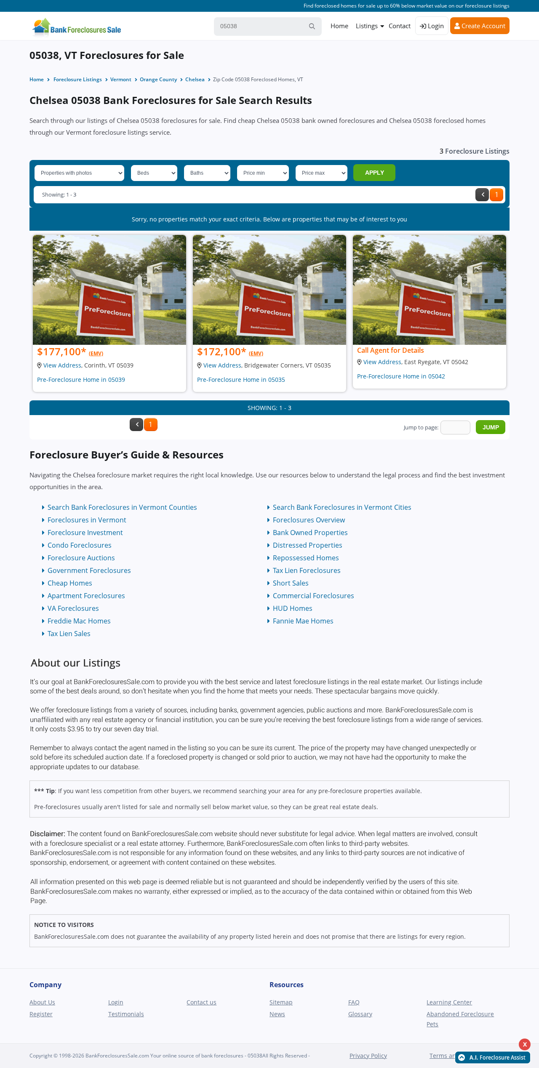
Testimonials (126, 1014)
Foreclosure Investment (85, 532)
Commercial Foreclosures (313, 595)
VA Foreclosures (73, 608)
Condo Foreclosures (80, 545)
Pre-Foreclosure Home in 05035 (241, 380)
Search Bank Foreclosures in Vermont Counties (122, 507)
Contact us (201, 1002)
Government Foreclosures (89, 570)
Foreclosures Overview (309, 520)
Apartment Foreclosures (86, 595)
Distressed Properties (307, 545)
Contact (400, 25)
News (277, 1014)
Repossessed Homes (306, 557)
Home (339, 25)
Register (41, 1014)
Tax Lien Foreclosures (307, 570)
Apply (374, 172)
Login (435, 25)
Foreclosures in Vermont (87, 520)
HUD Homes (292, 608)
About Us (42, 1002)
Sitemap (281, 1002)
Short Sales (291, 583)
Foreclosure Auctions (81, 557)
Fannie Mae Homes (303, 621)
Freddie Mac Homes (79, 621)
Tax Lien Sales (69, 633)
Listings (367, 25)
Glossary (360, 1014)
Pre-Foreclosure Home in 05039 (81, 380)
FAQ (354, 1002)
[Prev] (482, 194)
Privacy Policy (368, 1056)
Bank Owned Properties (310, 532)
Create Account (482, 25)
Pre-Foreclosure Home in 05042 (401, 376)
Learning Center (449, 1002)
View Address (62, 365)
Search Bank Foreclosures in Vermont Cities (342, 507)
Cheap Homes (70, 583)
